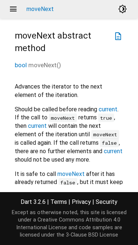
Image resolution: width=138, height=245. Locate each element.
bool (21, 65)
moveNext (71, 173)
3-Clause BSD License (92, 235)
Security (106, 201)
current (108, 109)
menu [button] (13, 9)
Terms (58, 201)
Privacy (81, 201)
